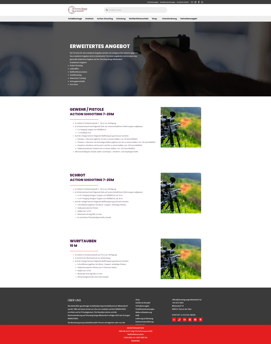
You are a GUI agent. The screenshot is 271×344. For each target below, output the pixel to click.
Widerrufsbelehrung (144, 312)
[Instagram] (195, 2)
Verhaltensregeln (142, 306)
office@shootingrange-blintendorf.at (186, 300)
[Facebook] (199, 2)
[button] (158, 18)
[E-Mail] (192, 2)
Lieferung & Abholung (144, 318)
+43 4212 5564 (177, 303)
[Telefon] (179, 320)
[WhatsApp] (202, 2)
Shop (138, 300)
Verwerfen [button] (135, 340)
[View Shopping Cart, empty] (201, 10)
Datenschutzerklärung (144, 322)
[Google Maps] (200, 320)
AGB (137, 315)
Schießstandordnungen (145, 309)
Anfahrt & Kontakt (143, 303)
